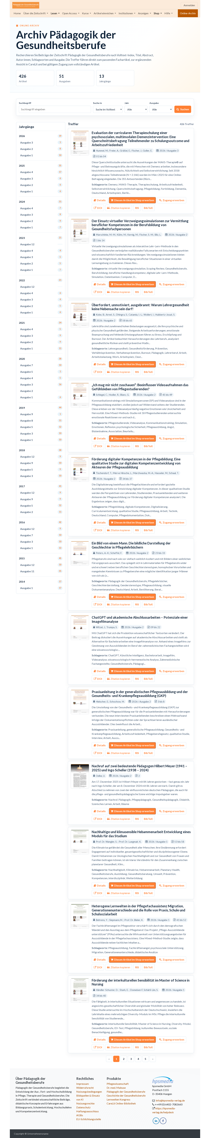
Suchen (184, 109)
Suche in (97, 103)
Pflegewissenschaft (118, 1083)
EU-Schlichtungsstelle (88, 1119)
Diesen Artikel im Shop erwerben (134, 200)
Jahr (127, 103)
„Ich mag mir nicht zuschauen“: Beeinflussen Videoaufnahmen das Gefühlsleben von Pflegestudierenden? (140, 387)
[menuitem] (17, 13)
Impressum (82, 1083)
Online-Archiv (188, 13)
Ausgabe (154, 103)
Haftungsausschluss (87, 1111)
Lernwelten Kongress (118, 1099)
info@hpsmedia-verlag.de (170, 1100)
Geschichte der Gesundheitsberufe (126, 1095)
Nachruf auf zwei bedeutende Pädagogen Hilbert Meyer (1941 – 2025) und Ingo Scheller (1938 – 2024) (139, 768)
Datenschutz (83, 1107)
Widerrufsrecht (85, 1087)
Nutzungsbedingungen (89, 1091)
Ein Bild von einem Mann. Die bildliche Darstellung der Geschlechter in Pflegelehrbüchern (131, 545)
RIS (137, 207)
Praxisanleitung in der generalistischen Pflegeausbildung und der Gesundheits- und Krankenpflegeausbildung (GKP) (140, 694)
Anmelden (189, 5)
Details (101, 200)
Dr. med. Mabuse (116, 1087)
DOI (99, 207)
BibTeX (148, 207)
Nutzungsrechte (85, 1103)
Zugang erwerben (173, 200)
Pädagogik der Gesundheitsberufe (126, 1091)
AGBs (79, 1115)
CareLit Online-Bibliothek (121, 1103)
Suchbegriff (25, 103)
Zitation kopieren (120, 207)
